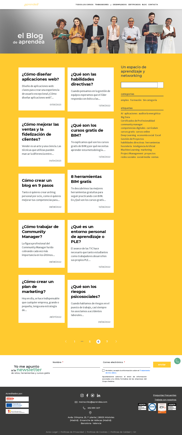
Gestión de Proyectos (132, 139)
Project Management (132, 153)
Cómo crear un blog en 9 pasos (37, 183)
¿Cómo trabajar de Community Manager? (40, 231)
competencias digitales (133, 128)
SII (134, 432)
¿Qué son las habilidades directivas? (83, 79)
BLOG (144, 5)
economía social (145, 135)
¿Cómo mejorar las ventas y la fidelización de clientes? (40, 132)
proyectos (150, 153)
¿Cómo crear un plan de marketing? (37, 286)
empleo (125, 100)
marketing (146, 149)
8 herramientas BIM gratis (86, 179)
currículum (152, 128)
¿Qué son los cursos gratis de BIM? (87, 130)
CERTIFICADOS (134, 5)
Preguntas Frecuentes (164, 395)
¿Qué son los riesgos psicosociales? (85, 291)
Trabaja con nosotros (165, 399)
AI (122, 113)
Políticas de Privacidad (72, 432)
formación (135, 100)
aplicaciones (130, 113)
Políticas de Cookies (97, 432)
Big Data (125, 117)
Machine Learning (130, 149)
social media (143, 157)
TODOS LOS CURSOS (84, 5)
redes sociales (128, 157)
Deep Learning (128, 135)
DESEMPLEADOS (120, 5)
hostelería (126, 146)
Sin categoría (150, 100)
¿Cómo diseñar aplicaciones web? (40, 77)
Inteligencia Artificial (144, 146)
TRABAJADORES (102, 5)
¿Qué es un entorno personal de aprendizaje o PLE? (88, 234)
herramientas (152, 142)
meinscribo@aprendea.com (93, 402)
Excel (158, 135)
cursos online (143, 131)
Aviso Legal (52, 432)
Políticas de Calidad (120, 432)
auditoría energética (149, 113)
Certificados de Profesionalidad (138, 120)
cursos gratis (128, 131)
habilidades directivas (132, 142)
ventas (155, 157)
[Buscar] (160, 85)
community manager (132, 124)
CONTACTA (153, 5)
